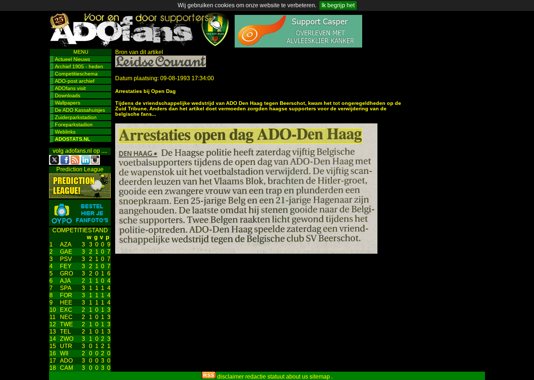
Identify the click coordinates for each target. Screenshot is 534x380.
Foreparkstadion (74, 124)
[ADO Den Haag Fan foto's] (80, 224)
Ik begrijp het (338, 5)
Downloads (67, 95)
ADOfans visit (70, 88)
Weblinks (65, 132)
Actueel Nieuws (72, 59)
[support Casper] (298, 45)
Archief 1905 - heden (79, 66)
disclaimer (230, 376)
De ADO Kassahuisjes (80, 110)
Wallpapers (67, 103)
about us (297, 376)
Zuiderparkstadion (76, 117)
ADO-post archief (74, 81)
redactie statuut (264, 376)
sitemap (320, 376)
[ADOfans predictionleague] (80, 196)
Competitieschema (76, 74)
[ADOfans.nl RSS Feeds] (208, 376)
